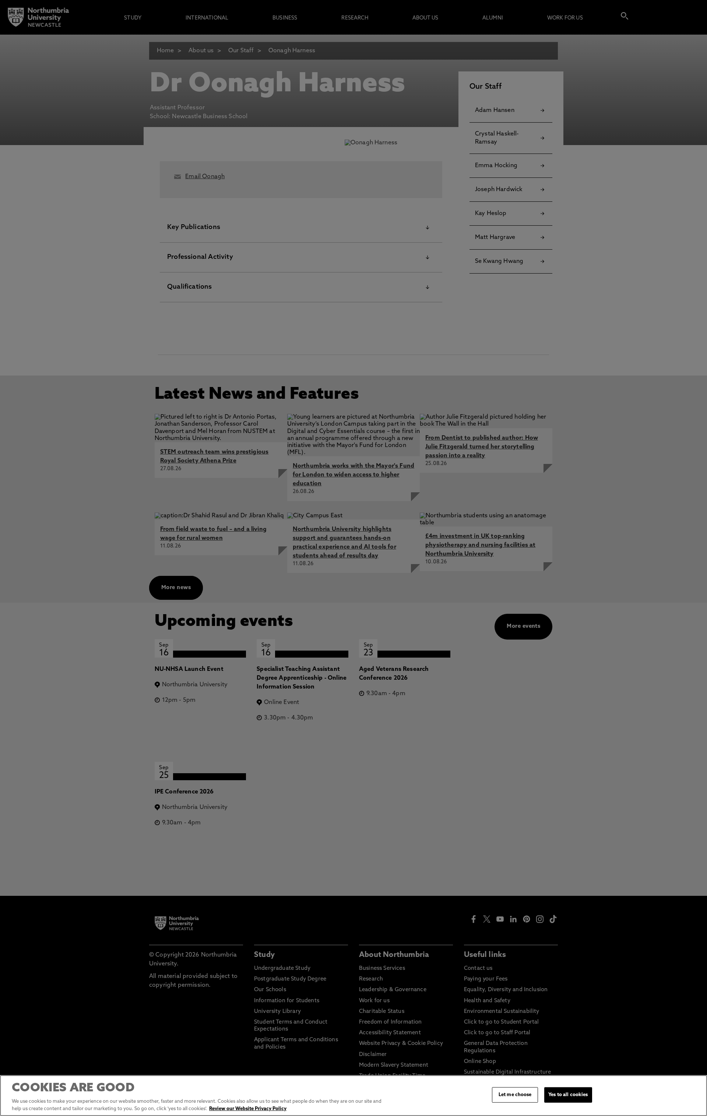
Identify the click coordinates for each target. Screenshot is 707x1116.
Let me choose (515, 1094)
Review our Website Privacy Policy (247, 1108)
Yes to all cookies (568, 1094)
